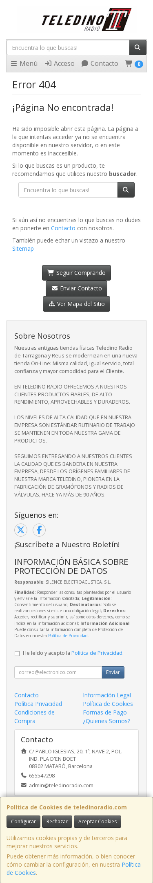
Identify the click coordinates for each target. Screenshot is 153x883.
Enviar (113, 672)
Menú (28, 63)
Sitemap (23, 248)
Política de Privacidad (68, 635)
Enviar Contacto (80, 288)
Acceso (63, 63)
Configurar (23, 821)
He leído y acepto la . (73, 652)
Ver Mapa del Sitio (80, 304)
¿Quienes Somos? (106, 721)
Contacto (103, 63)
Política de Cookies (108, 704)
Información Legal (107, 695)
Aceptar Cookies (97, 821)
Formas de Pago (105, 712)
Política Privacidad (38, 704)
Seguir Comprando (80, 272)
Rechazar (57, 821)
